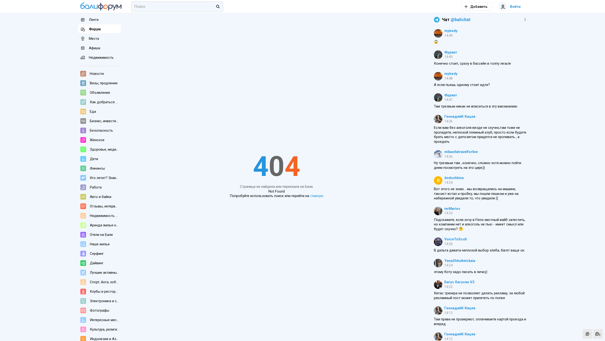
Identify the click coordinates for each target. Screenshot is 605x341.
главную (317, 196)
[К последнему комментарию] (598, 334)
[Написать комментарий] (587, 334)
